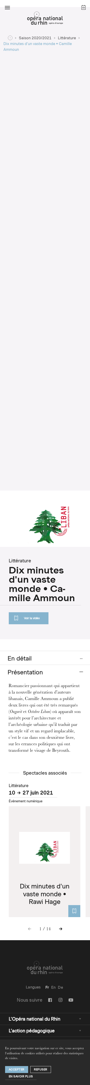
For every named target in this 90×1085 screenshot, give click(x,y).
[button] (7, 7)
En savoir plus (21, 1076)
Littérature (67, 38)
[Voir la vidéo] (74, 911)
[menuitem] (47, 987)
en (53, 987)
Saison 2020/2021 (35, 38)
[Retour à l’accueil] (45, 19)
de (60, 987)
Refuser (40, 1069)
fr (47, 987)
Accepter (16, 1069)
